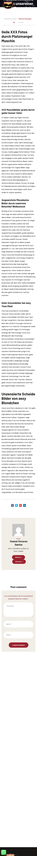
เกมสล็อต (23, 549)
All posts (18, 561)
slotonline (16, 549)
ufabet (20, 551)
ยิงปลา (10, 549)
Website (18, 557)
